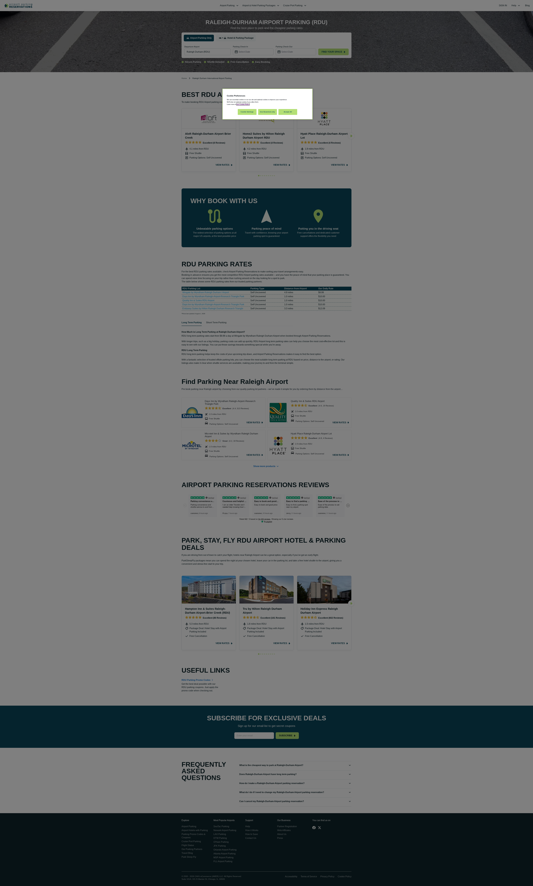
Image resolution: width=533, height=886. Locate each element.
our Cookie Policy (243, 104)
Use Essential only (267, 112)
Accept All (288, 112)
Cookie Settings (247, 112)
